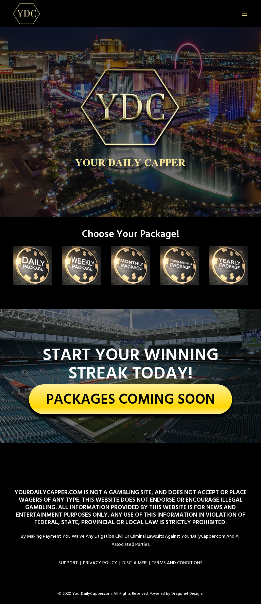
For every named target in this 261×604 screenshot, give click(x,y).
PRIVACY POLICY (100, 563)
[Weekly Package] (81, 265)
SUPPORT (68, 563)
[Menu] (242, 13)
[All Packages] (130, 265)
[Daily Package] (32, 265)
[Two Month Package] (179, 265)
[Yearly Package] (228, 265)
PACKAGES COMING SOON (130, 399)
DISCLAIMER (134, 563)
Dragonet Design (186, 593)
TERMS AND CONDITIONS (177, 563)
